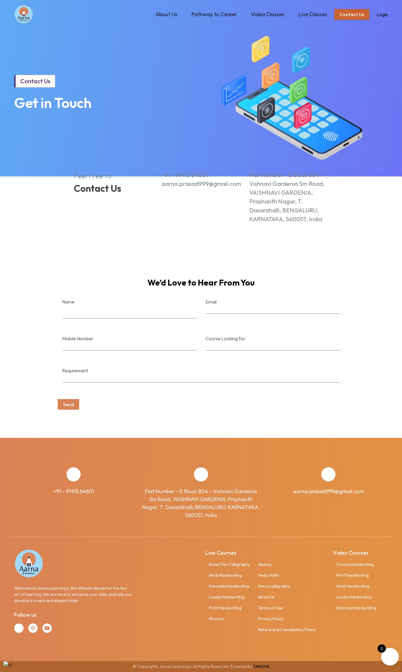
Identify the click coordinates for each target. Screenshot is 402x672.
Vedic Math (268, 575)
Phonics (216, 618)
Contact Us (352, 14)
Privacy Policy (270, 618)
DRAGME (261, 666)
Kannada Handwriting (229, 586)
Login (382, 14)
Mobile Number (77, 338)
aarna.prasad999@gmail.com (201, 183)
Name (68, 302)
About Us (166, 14)
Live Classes (312, 14)
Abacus (265, 564)
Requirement (75, 370)
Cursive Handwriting (355, 564)
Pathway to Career (214, 14)
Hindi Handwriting (225, 575)
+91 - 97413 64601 (185, 175)
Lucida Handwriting (226, 597)
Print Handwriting (225, 608)
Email (211, 302)
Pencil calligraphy (274, 586)
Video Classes (267, 14)
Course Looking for (225, 338)
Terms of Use (270, 608)
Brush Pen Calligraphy (229, 564)
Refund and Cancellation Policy (286, 629)
